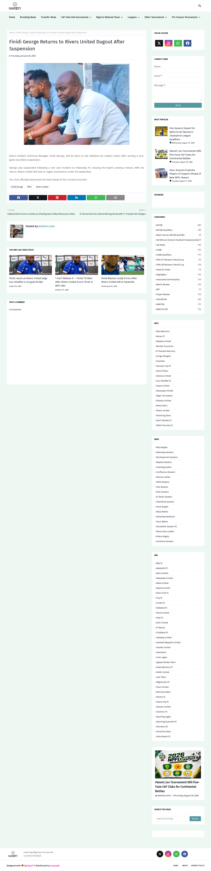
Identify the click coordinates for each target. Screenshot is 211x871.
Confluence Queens (165, 472)
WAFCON (178, 304)
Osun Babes (162, 521)
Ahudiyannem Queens (167, 457)
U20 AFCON (178, 299)
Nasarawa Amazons (165, 516)
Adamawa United (164, 578)
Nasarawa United (164, 390)
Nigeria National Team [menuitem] (108, 17)
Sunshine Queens (164, 541)
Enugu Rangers (163, 356)
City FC (159, 598)
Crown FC (160, 603)
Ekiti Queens (162, 492)
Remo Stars (161, 405)
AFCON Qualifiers (178, 230)
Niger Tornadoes (164, 395)
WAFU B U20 (178, 309)
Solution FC (161, 711)
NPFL (29, 187)
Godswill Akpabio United (168, 642)
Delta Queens (162, 482)
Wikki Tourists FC (164, 425)
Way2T (30, 865)
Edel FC (159, 617)
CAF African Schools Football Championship (178, 240)
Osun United (162, 687)
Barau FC (160, 336)
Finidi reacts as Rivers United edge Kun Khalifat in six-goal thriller (28, 280)
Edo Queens (162, 487)
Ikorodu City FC (163, 366)
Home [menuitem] (12, 17)
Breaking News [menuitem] (28, 17)
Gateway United (164, 637)
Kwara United (162, 386)
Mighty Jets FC (163, 682)
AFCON (178, 225)
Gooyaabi (55, 865)
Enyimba (160, 361)
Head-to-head (178, 269)
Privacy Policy (197, 866)
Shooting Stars (163, 415)
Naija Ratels (162, 511)
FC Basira (160, 627)
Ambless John (46, 226)
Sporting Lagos (163, 716)
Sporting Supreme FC (166, 721)
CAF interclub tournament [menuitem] (74, 17)
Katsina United (163, 376)
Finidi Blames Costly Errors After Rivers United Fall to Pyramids (119, 280)
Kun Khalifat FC (163, 381)
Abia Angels (161, 447)
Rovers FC (161, 697)
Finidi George (22, 33)
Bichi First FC (162, 593)
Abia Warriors (162, 331)
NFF (178, 289)
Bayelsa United (163, 341)
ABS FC (159, 563)
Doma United (162, 613)
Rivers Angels (162, 536)
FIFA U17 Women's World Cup (178, 259)
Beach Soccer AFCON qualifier (178, 235)
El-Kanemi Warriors (165, 351)
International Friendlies (178, 279)
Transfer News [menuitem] (48, 17)
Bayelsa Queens (164, 462)
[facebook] (188, 43)
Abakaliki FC (162, 568)
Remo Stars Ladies (165, 531)
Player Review (178, 294)
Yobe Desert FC (163, 736)
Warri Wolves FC (164, 420)
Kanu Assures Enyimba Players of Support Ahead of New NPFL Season (185, 174)
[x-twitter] (159, 43)
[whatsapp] (178, 43)
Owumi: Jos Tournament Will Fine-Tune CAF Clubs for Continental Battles (185, 154)
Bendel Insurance (164, 346)
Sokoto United (163, 707)
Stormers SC (162, 726)
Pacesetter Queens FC (166, 526)
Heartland (161, 652)
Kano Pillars (162, 371)
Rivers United (42, 187)
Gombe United (163, 647)
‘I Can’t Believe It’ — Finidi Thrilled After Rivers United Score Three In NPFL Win (74, 282)
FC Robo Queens (164, 497)
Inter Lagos (161, 657)
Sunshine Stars (163, 731)
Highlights (178, 274)
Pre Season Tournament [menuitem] (184, 17)
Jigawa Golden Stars (166, 662)
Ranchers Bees (163, 692)
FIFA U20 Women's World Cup (178, 264)
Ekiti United (162, 622)
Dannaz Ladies (163, 477)
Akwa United (162, 583)
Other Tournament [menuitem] (154, 17)
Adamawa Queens (164, 452)
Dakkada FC (161, 608)
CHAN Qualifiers (178, 255)
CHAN (178, 250)
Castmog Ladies (163, 467)
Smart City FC (162, 702)
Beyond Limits (163, 588)
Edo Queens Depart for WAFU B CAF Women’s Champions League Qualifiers (182, 134)
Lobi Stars (161, 677)
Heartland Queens (165, 501)
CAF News (178, 245)
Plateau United (163, 400)
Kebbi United (162, 672)
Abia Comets (162, 573)
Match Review (178, 284)
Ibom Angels (162, 506)
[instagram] (169, 43)
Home (12, 33)
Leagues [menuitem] (132, 17)
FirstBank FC (162, 632)
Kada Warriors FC (164, 667)
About (185, 866)
